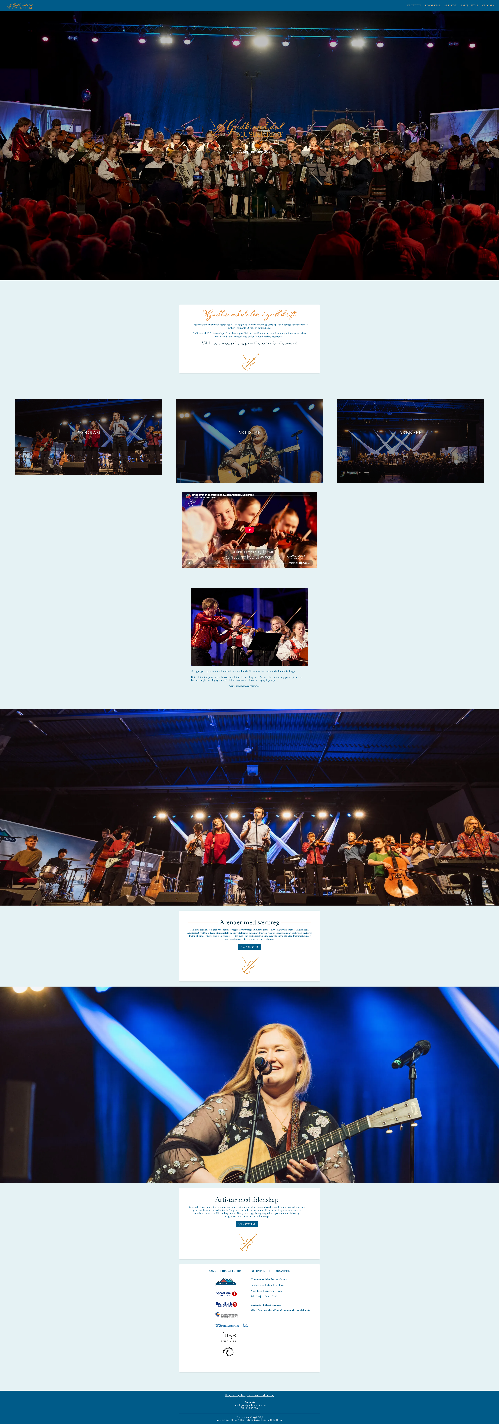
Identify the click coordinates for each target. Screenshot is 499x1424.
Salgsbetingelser (235, 1395)
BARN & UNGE (470, 5)
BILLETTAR (414, 5)
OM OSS (487, 5)
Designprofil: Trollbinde (271, 1420)
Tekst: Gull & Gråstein (249, 1420)
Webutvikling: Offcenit (227, 1420)
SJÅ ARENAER (249, 947)
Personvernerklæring (260, 1395)
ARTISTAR (450, 5)
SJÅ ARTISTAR (247, 1224)
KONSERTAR (433, 5)
